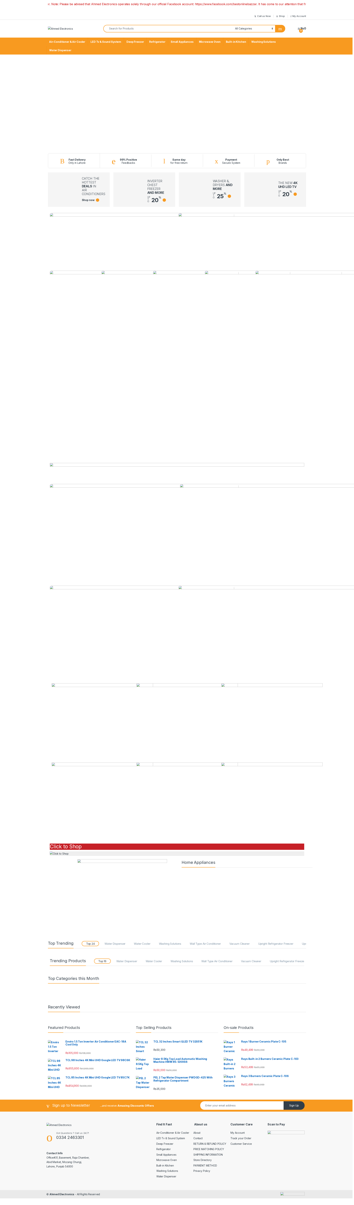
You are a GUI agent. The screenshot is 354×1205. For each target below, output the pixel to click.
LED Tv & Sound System (106, 41)
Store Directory (202, 1160)
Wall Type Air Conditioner (205, 943)
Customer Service (241, 1143)
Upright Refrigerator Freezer (275, 943)
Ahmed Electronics (61, 1194)
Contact (198, 1138)
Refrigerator (157, 41)
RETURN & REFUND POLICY (209, 1143)
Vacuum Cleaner (239, 943)
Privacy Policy (201, 1170)
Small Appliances (182, 41)
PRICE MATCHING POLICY (208, 1149)
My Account (299, 16)
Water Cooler (142, 943)
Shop (282, 16)
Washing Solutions (263, 41)
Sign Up (294, 1105)
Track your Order (240, 1138)
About (196, 1132)
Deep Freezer (135, 41)
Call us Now (264, 16)
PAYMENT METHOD (205, 1165)
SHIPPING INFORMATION (208, 1154)
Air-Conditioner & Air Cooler (67, 41)
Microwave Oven (210, 41)
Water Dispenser (60, 50)
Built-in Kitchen (236, 41)
